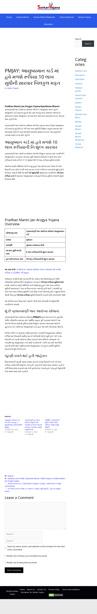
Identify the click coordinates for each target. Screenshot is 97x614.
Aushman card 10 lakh (16, 478)
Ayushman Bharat (33, 478)
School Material (66, 17)
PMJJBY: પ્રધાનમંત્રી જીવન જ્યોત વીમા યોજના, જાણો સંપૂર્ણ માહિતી (52, 423)
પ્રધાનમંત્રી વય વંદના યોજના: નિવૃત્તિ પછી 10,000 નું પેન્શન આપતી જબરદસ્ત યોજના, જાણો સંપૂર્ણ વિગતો (33, 425)
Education (48, 24)
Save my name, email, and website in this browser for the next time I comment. (36, 548)
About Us (31, 589)
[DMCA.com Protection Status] (56, 596)
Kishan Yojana (84, 17)
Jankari (78, 102)
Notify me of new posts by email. (22, 562)
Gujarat (10, 476)
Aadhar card (81, 70)
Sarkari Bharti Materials (44, 17)
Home (9, 17)
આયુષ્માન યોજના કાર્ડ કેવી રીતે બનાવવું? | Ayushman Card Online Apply (13, 423)
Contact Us (41, 589)
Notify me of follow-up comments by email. (27, 555)
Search (78, 39)
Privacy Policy (54, 589)
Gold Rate (79, 79)
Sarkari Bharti (22, 17)
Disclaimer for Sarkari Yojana (32, 592)
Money (78, 121)
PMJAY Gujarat (46, 478)
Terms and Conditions (71, 589)
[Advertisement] (35, 50)
